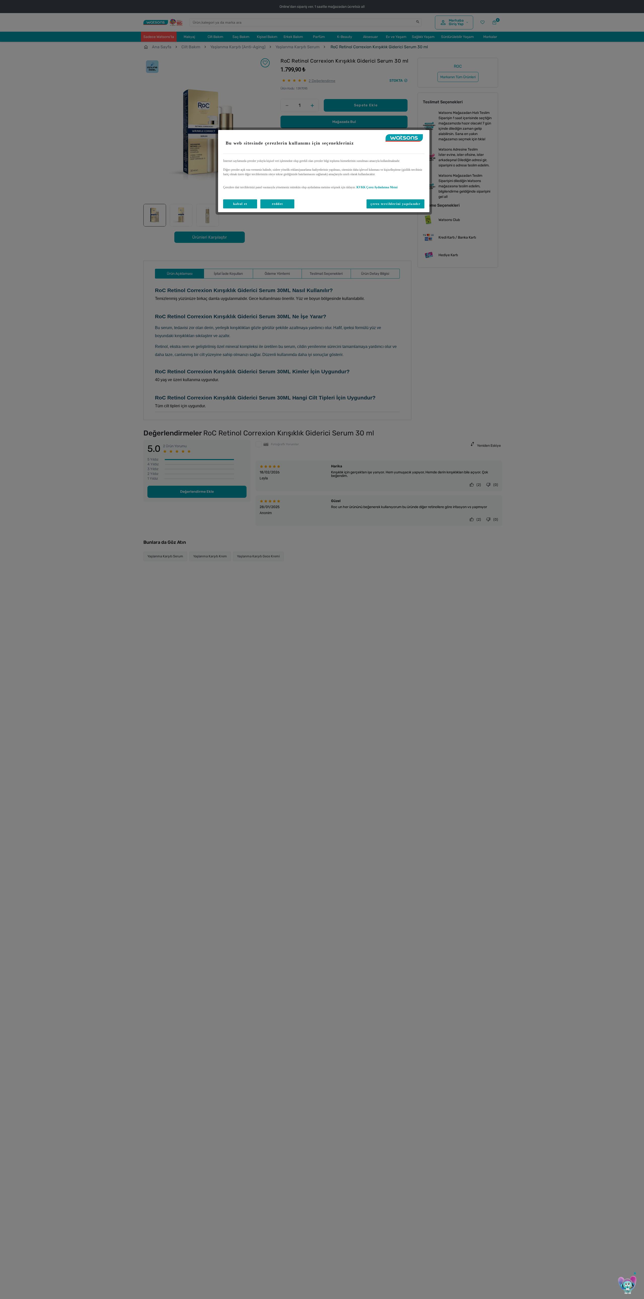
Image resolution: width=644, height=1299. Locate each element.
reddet (277, 203)
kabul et (240, 203)
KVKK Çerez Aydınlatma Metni (376, 187)
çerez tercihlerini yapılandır (395, 203)
